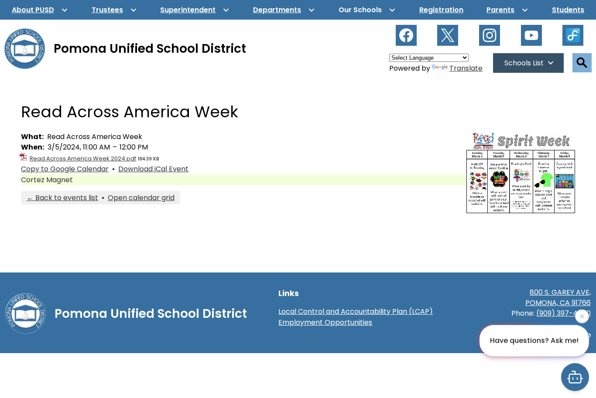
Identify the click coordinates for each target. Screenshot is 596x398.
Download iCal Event (153, 169)
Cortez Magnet (47, 180)
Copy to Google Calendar (65, 169)
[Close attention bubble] (582, 316)
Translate (466, 68)
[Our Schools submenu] (367, 10)
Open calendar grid (141, 198)
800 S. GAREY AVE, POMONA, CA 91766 (558, 297)
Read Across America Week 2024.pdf (83, 158)
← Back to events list (62, 198)
